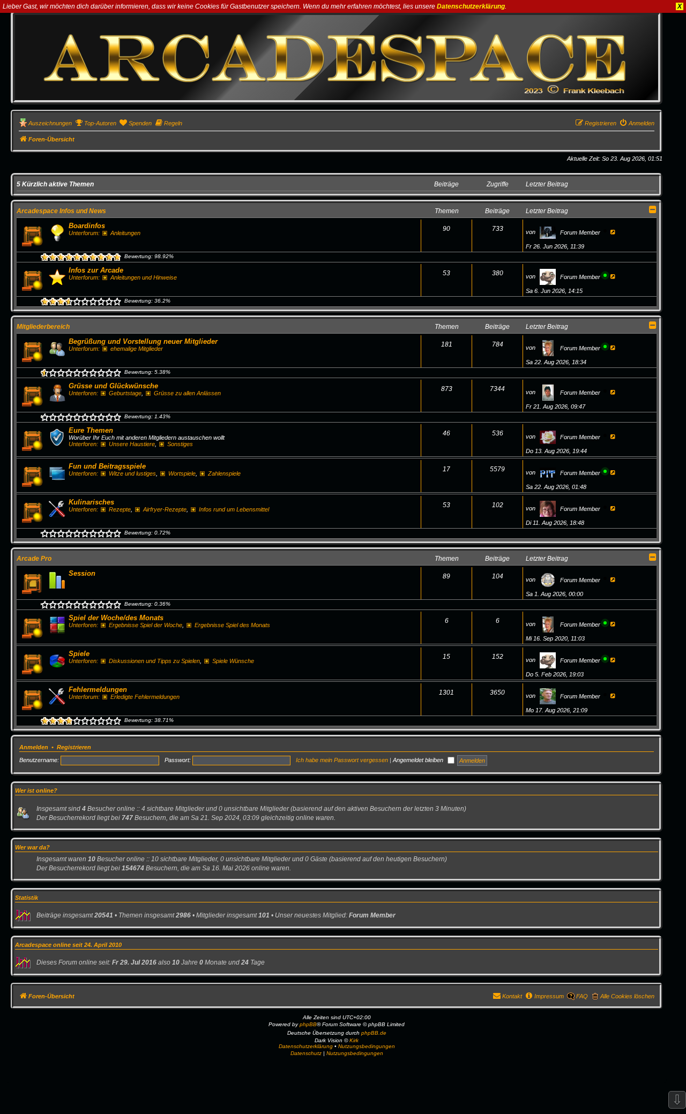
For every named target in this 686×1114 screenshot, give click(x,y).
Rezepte (120, 509)
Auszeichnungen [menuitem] (50, 123)
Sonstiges (180, 444)
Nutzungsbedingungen (366, 1046)
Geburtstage (125, 393)
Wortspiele (182, 473)
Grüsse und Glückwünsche (113, 386)
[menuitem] (95, 123)
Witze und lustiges (132, 473)
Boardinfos (87, 226)
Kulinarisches (91, 502)
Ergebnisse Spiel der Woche (145, 625)
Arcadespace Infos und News (61, 211)
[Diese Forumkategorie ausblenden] (653, 209)
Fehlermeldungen (98, 690)
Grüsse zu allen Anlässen (187, 393)
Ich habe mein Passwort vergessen (342, 760)
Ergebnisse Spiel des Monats (232, 625)
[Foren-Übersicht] (336, 57)
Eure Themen (91, 430)
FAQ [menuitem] (582, 996)
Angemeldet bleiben (419, 760)
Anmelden (33, 747)
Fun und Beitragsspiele (107, 466)
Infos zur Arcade (96, 270)
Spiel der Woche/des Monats (116, 618)
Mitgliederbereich (43, 326)
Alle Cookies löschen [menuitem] (627, 996)
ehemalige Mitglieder (136, 348)
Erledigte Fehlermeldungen (145, 697)
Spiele (79, 654)
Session (82, 573)
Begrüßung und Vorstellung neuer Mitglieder (143, 341)
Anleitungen (125, 233)
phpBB (308, 1024)
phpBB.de (373, 1033)
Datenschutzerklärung (471, 6)
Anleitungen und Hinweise (143, 277)
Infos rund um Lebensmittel (234, 509)
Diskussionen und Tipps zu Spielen (154, 661)
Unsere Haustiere (132, 444)
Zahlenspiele (224, 473)
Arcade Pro (34, 558)
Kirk (354, 1040)
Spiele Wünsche (233, 661)
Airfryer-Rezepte (165, 509)
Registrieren (74, 747)
